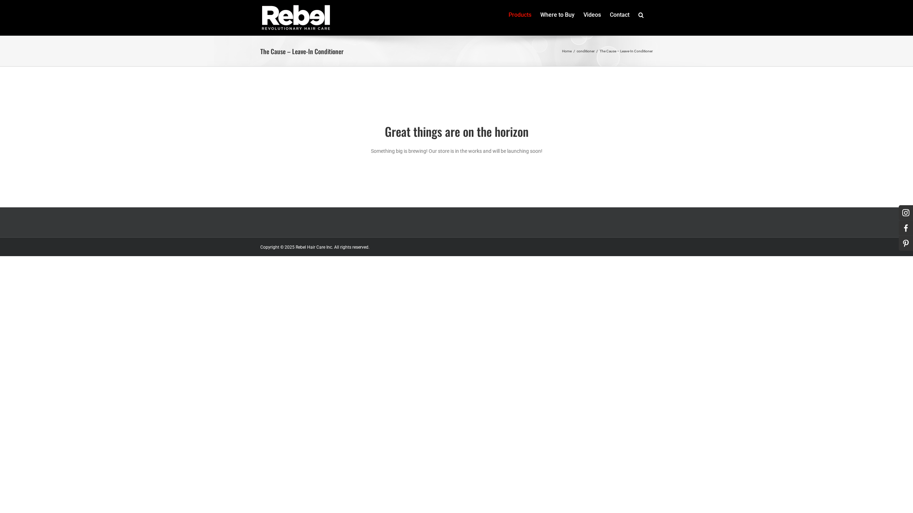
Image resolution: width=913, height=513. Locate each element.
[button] (641, 15)
